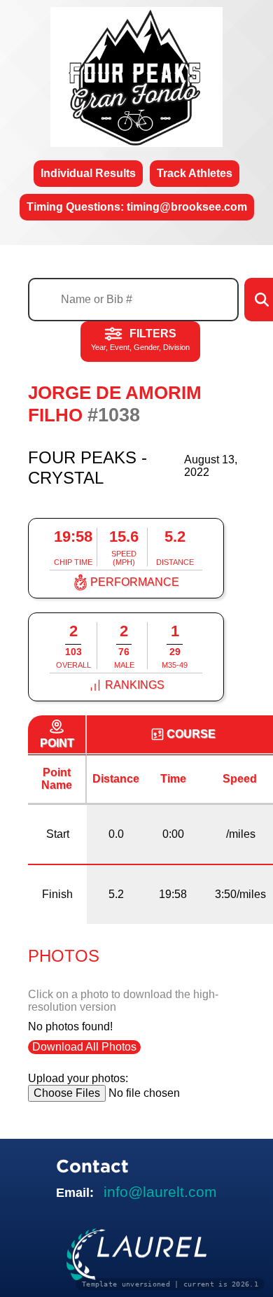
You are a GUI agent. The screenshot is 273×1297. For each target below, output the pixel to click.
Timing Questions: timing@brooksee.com (137, 207)
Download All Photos (84, 1047)
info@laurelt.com (160, 1192)
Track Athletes (194, 173)
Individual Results (88, 173)
